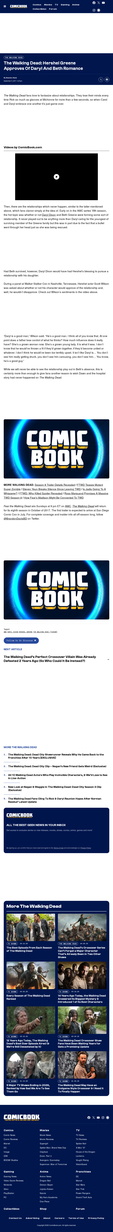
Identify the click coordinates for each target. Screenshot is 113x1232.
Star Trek (80, 1189)
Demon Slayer (46, 1184)
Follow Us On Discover (20, 640)
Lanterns (80, 1156)
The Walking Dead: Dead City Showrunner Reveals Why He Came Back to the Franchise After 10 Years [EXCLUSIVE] (56, 756)
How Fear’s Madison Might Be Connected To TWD (54, 497)
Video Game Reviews (14, 1180)
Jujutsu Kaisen (46, 1189)
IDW (6, 1156)
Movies (48, 4)
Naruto (43, 1193)
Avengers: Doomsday (50, 1160)
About (46, 1218)
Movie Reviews (47, 1139)
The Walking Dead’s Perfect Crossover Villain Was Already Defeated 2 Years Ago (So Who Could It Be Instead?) (50, 659)
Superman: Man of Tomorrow (53, 1164)
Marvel (7, 1143)
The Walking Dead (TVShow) (45, 632)
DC (5, 1147)
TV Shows (12, 943)
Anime (75, 4)
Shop (43, 1208)
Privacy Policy (85, 848)
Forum (53, 9)
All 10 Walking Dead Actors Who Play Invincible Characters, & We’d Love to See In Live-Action (57, 777)
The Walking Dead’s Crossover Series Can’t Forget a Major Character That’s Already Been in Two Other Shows (81, 952)
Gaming (65, 4)
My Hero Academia (48, 1197)
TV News (80, 1135)
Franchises (83, 1171)
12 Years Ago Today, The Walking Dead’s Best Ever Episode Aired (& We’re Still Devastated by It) (27, 1043)
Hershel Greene (25, 632)
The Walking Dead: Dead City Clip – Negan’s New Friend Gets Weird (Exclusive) (57, 766)
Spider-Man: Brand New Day (53, 1147)
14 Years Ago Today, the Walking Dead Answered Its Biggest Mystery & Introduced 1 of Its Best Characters (82, 999)
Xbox (6, 1189)
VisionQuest (81, 1164)
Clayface (44, 1151)
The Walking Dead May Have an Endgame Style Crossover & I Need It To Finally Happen (80, 1088)
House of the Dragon (85, 1151)
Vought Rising (82, 1160)
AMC (68, 506)
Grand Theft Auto (84, 1197)
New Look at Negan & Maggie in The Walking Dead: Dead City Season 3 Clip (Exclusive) (54, 788)
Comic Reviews (11, 1139)
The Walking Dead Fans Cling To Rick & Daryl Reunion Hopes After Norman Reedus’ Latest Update (54, 800)
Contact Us (15, 1218)
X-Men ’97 (80, 1147)
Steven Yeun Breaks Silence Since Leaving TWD (52, 489)
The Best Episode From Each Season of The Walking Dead (29, 949)
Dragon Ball (45, 1180)
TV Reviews (81, 1139)
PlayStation (9, 1193)
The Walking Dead (14, 57)
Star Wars (80, 1184)
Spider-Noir (81, 1143)
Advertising (32, 1218)
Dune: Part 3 (46, 1156)
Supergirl (44, 1143)
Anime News (45, 1176)
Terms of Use (58, 848)
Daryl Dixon (49, 214)
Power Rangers (83, 1193)
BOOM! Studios (11, 1160)
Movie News (45, 1135)
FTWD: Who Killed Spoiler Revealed (40, 493)
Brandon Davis (11, 78)
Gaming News (10, 1176)
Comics (37, 4)
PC (5, 1197)
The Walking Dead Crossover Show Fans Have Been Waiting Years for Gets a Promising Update (80, 1043)
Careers (59, 1218)
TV (56, 4)
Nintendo (8, 1184)
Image (7, 1151)
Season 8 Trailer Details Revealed (55, 485)
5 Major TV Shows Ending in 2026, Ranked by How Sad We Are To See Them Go (28, 1088)
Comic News (9, 1135)
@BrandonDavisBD (15, 518)
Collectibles (39, 9)
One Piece (44, 1201)
